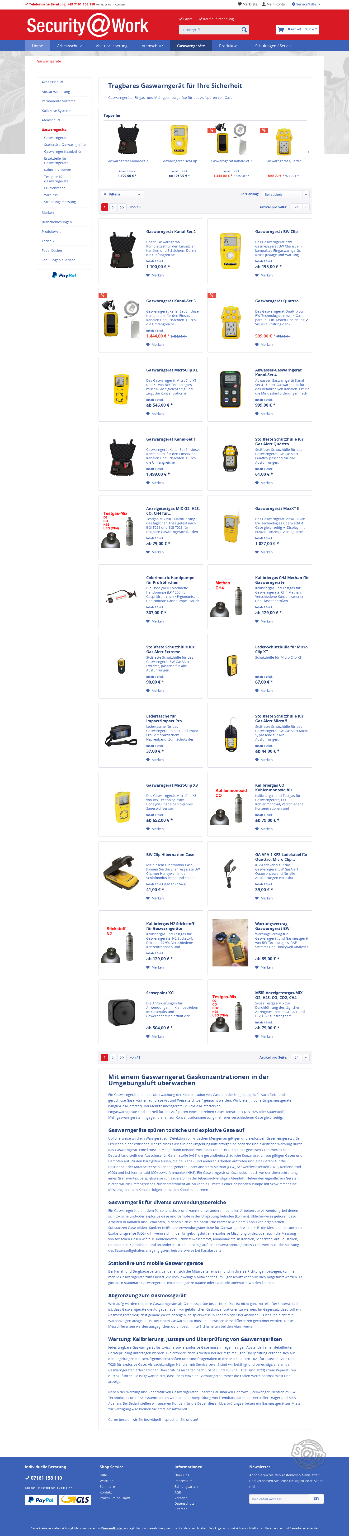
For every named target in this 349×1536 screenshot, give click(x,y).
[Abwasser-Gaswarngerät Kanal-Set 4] (230, 389)
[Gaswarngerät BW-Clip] (179, 139)
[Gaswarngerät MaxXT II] (230, 527)
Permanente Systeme (58, 101)
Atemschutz (51, 120)
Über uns (181, 1475)
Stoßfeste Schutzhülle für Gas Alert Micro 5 (279, 718)
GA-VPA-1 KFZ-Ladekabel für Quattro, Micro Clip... (281, 857)
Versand (181, 1498)
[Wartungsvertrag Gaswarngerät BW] (230, 942)
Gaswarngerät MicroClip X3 (172, 785)
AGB (177, 1492)
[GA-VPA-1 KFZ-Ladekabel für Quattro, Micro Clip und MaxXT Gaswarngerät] (230, 873)
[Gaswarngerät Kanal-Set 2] (127, 139)
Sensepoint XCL (160, 992)
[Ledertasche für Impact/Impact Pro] (121, 735)
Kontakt (106, 1492)
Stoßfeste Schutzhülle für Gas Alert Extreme (170, 649)
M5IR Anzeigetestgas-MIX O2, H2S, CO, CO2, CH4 (279, 995)
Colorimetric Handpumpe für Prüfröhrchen (170, 580)
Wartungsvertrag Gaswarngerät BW (272, 926)
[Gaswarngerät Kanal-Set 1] (121, 458)
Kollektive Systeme (56, 110)
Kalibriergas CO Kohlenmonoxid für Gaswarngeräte (273, 787)
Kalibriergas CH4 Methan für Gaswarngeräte (282, 580)
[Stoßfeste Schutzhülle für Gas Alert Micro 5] (230, 735)
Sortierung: (250, 194)
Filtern (114, 194)
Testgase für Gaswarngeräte (56, 178)
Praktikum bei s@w (115, 1498)
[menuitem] (273, 4)
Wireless (51, 195)
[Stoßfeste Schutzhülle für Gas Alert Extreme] (121, 666)
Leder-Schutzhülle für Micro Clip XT (281, 649)
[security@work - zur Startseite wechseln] (88, 25)
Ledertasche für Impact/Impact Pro (164, 718)
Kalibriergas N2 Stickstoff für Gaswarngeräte (170, 926)
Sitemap (181, 1509)
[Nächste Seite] (112, 207)
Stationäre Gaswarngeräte (65, 144)
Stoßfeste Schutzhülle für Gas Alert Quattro (279, 441)
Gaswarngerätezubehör (63, 151)
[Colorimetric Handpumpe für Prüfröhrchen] (121, 596)
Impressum (183, 1481)
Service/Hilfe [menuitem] (306, 4)
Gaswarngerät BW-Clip (179, 161)
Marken (48, 212)
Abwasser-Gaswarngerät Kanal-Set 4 (278, 372)
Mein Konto (275, 4)
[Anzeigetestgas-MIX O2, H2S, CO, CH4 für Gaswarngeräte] (121, 527)
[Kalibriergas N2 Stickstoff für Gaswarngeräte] (121, 942)
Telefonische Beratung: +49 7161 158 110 (61, 4)
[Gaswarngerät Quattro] (283, 139)
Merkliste (249, 4)
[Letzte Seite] (122, 207)
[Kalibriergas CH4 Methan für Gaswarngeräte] (230, 596)
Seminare (107, 1486)
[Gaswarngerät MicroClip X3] (121, 804)
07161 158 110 (46, 1478)
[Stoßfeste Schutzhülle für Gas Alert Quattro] (230, 458)
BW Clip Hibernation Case (170, 854)
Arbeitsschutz (53, 82)
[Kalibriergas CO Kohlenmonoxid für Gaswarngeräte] (230, 804)
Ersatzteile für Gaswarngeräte (56, 160)
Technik (48, 241)
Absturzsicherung (56, 91)
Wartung (106, 1481)
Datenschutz (184, 1503)
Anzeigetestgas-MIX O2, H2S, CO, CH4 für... (173, 511)
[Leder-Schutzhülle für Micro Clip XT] (230, 666)
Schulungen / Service (58, 260)
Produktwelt (51, 231)
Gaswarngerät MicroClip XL (172, 370)
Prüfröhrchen (55, 188)
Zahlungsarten (186, 1486)
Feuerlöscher (52, 250)
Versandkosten (112, 1528)
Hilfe (103, 1475)
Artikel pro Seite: (273, 207)
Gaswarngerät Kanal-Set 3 (231, 161)
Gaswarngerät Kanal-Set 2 (127, 161)
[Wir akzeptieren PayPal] (64, 275)
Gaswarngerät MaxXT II (277, 508)
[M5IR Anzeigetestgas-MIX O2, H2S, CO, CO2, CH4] (230, 1011)
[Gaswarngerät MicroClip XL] (121, 389)
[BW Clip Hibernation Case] (121, 873)
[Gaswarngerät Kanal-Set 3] (231, 139)
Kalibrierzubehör (57, 169)
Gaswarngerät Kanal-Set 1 (171, 439)
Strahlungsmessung (60, 202)
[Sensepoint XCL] (121, 1011)
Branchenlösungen (57, 222)
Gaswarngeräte (54, 129)
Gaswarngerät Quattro (283, 161)
